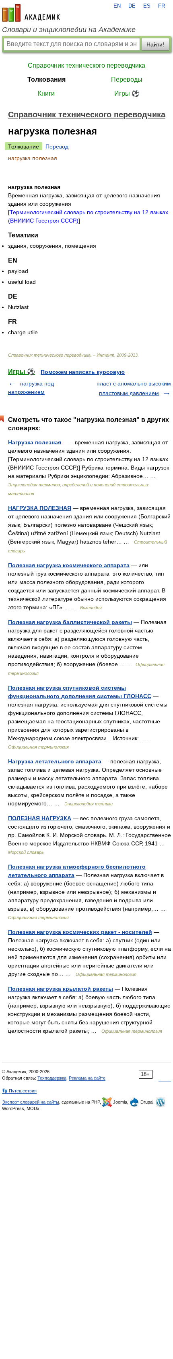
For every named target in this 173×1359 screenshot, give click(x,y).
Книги (46, 93)
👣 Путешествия (19, 1090)
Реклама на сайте (87, 1078)
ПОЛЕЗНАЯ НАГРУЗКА (39, 818)
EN (117, 6)
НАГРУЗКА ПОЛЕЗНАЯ (39, 508)
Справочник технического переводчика (86, 65)
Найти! (155, 44)
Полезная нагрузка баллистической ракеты (70, 622)
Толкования (46, 79)
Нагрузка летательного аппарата (54, 761)
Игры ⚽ (127, 93)
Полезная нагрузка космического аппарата (69, 565)
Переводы (126, 79)
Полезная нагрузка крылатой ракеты (60, 989)
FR (161, 6)
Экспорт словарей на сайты (30, 1102)
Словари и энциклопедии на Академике (69, 30)
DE (132, 6)
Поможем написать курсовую (83, 372)
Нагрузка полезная (34, 442)
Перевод (56, 146)
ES (146, 6)
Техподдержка (51, 1078)
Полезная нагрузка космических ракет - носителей (80, 932)
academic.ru (31, 13)
